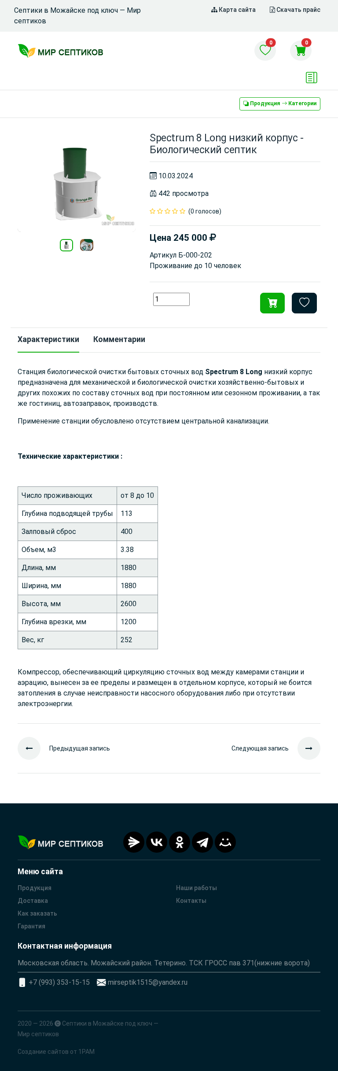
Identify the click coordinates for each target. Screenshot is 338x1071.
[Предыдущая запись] (33, 748)
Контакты (191, 900)
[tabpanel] (169, 538)
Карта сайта (236, 9)
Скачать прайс (297, 9)
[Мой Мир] (225, 842)
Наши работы (196, 887)
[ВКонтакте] (156, 842)
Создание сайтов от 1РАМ (56, 1051)
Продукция (34, 887)
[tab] (48, 340)
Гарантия (31, 926)
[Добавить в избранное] (304, 303)
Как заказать (37, 913)
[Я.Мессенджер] (133, 842)
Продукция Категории (282, 103)
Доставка (33, 900)
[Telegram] (202, 842)
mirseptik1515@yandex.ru (147, 982)
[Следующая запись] (304, 748)
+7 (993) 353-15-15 (59, 982)
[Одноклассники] (179, 842)
